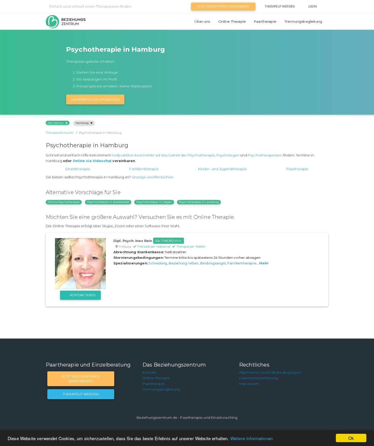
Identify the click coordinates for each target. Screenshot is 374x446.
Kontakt (149, 372)
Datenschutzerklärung (258, 378)
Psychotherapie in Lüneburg (199, 202)
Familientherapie (144, 169)
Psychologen (228, 155)
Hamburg (82, 123)
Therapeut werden (280, 6)
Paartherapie (265, 21)
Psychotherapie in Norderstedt (108, 202)
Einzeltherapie (77, 169)
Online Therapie (232, 21)
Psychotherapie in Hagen (154, 202)
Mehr (264, 263)
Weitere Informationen (251, 438)
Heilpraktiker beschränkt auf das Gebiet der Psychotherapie (163, 155)
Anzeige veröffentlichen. (153, 177)
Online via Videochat (92, 161)
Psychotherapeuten (265, 155)
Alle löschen (56, 123)
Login (312, 6)
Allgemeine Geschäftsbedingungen (270, 372)
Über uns (202, 21)
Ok (351, 438)
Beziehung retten (184, 263)
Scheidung (158, 263)
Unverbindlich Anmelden (95, 99)
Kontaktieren (83, 295)
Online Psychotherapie (64, 202)
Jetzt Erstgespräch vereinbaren (223, 6)
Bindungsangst (213, 263)
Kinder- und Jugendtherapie (222, 169)
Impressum (248, 384)
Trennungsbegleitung (303, 21)
